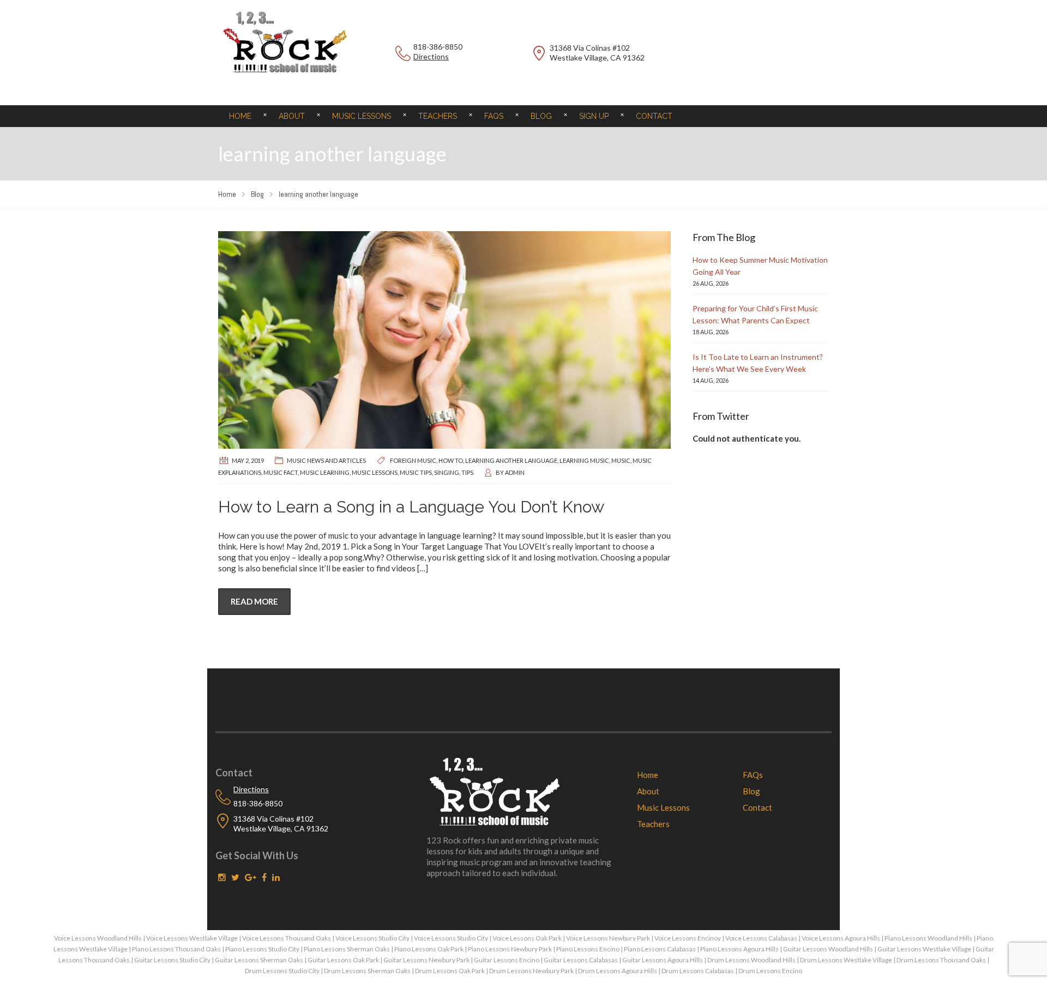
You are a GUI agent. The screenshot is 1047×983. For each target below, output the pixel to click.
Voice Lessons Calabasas (761, 938)
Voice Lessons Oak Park (527, 938)
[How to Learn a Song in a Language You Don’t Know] (444, 340)
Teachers (437, 116)
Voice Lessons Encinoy (687, 938)
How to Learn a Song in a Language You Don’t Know (411, 506)
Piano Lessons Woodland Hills (928, 938)
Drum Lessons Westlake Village (846, 960)
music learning (325, 472)
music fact (280, 472)
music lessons (375, 472)
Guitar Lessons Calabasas (581, 960)
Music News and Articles (326, 460)
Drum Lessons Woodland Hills (751, 960)
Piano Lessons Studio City (262, 949)
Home (240, 116)
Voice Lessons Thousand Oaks (286, 938)
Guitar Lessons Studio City (172, 960)
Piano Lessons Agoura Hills (739, 949)
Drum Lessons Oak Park (450, 971)
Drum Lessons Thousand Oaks (941, 960)
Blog (541, 116)
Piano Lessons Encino (587, 949)
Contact (654, 116)
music (620, 460)
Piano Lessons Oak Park (429, 949)
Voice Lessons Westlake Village (192, 938)
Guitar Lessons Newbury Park (426, 960)
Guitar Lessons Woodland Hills (828, 949)
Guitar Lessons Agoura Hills (662, 960)
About (292, 116)
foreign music (413, 460)
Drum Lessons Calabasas (697, 971)
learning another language (511, 460)
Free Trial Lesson (761, 53)
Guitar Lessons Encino (506, 960)
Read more (254, 601)
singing (446, 472)
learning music (584, 460)
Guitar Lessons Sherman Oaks (259, 960)
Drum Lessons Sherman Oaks (367, 971)
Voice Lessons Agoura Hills (841, 938)
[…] (422, 568)
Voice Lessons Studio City (372, 938)
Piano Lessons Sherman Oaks (347, 949)
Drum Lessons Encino (770, 971)
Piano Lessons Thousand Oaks (176, 949)
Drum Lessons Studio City (282, 971)
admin (515, 472)
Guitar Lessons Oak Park (343, 960)
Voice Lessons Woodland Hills (98, 938)
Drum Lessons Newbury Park (531, 971)
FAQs (493, 116)
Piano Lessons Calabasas (660, 949)
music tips (416, 472)
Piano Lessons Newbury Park (510, 949)
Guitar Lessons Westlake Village (924, 949)
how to (450, 460)
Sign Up (594, 116)
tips (467, 472)
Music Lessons (361, 116)
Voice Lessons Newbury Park (608, 938)
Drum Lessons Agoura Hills (617, 971)
